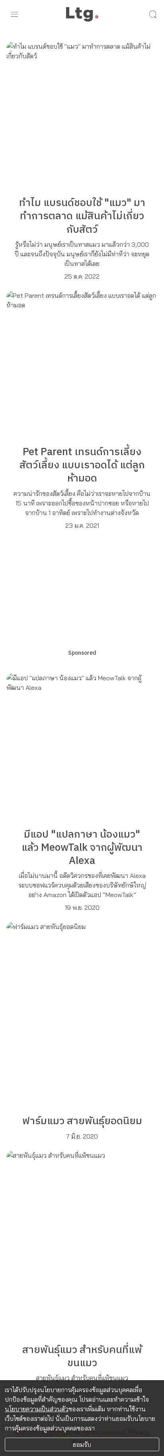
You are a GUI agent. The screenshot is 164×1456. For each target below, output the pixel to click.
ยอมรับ (82, 1444)
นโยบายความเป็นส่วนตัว (36, 1409)
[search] (153, 14)
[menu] (14, 14)
